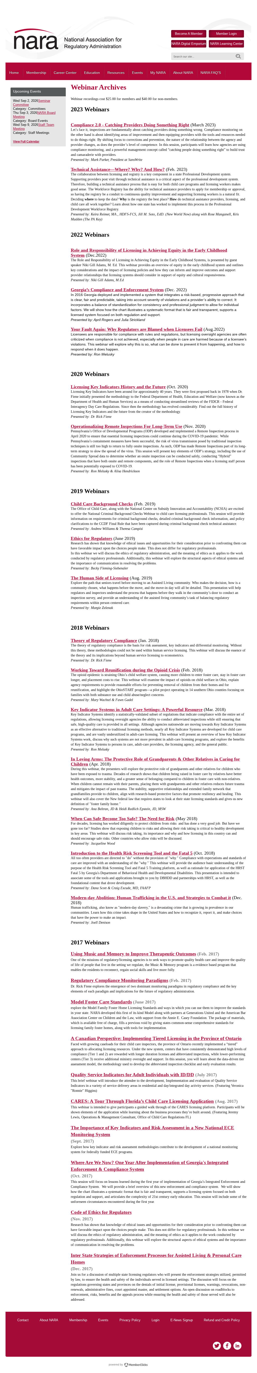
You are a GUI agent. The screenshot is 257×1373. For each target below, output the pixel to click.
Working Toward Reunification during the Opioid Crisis (125, 669)
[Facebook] (227, 1346)
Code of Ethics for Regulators (101, 1212)
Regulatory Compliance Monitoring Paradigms (119, 980)
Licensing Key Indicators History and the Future (118, 386)
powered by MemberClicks (128, 1365)
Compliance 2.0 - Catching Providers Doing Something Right (130, 124)
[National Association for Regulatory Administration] (67, 49)
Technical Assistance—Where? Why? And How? (118, 169)
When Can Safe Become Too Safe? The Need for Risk (122, 818)
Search (238, 56)
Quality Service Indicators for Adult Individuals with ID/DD (132, 1074)
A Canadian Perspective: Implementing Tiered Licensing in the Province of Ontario (156, 1038)
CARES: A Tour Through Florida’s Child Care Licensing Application (142, 1101)
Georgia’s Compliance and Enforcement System (117, 289)
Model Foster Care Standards (101, 1001)
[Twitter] (217, 1346)
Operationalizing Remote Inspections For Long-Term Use (126, 426)
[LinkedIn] (237, 1346)
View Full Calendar (26, 141)
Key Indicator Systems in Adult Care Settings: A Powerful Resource (137, 709)
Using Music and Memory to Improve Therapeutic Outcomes (133, 953)
